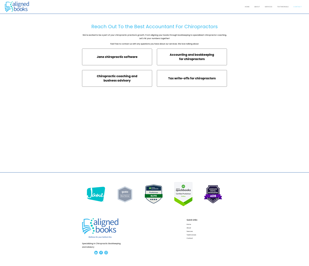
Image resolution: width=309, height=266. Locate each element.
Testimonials (191, 235)
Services (190, 231)
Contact (190, 238)
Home (189, 224)
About (189, 228)
